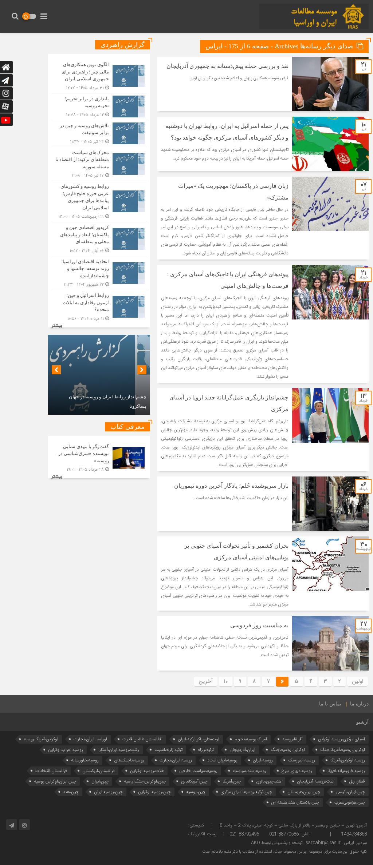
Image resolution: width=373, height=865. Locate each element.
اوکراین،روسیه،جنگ (288, 749)
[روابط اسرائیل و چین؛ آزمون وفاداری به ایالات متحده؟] (99, 306)
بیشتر (57, 326)
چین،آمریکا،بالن (194, 781)
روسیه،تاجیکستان (129, 760)
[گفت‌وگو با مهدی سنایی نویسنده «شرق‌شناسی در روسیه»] (99, 457)
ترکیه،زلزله (206, 749)
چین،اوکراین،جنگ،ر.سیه (145, 781)
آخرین (206, 681)
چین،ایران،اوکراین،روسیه (55, 781)
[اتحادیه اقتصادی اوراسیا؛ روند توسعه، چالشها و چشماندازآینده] (99, 273)
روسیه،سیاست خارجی (198, 770)
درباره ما (359, 704)
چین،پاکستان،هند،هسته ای (295, 802)
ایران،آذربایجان (242, 749)
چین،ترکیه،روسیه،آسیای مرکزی (246, 791)
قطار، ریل (357, 781)
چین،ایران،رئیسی (350, 791)
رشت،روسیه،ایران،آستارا (118, 749)
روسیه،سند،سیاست (249, 770)
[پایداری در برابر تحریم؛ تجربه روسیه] (99, 106)
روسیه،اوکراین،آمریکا (347, 760)
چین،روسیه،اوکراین (154, 791)
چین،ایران (100, 781)
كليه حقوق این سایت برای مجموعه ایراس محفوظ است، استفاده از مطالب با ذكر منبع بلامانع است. (284, 851)
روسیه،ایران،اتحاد (222, 760)
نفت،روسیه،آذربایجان (315, 781)
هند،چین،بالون (269, 781)
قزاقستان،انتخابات (51, 770)
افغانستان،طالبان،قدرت (142, 739)
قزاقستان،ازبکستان (98, 770)
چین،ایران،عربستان (303, 791)
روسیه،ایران (263, 760)
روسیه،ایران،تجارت (176, 760)
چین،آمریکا (232, 781)
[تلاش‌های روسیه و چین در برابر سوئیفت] (99, 133)
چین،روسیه (195, 791)
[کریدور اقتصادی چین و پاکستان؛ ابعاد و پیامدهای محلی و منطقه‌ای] (99, 239)
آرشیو (362, 722)
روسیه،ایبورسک (301, 760)
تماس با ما (330, 704)
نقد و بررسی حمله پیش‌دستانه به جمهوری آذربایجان (227, 66)
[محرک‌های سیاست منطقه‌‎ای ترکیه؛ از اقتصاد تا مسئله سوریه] (99, 164)
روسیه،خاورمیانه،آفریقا (346, 770)
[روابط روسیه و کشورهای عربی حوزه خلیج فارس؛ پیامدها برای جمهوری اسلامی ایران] (99, 201)
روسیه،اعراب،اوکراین (65, 749)
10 (226, 681)
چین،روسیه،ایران (108, 791)
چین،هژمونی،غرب (349, 802)
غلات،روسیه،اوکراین (147, 770)
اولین (357, 681)
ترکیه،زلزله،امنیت (168, 749)
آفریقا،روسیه (292, 739)
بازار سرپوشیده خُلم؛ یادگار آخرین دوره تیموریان (231, 486)
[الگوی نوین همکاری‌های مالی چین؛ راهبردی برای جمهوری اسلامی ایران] (99, 76)
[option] (99, 375)
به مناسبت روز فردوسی (259, 625)
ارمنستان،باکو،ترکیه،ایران (198, 739)
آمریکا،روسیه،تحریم (251, 739)
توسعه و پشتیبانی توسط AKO (276, 842)
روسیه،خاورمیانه (85, 760)
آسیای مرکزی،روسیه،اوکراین (341, 739)
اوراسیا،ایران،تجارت (90, 739)
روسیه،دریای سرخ (297, 770)
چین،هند (71, 791)
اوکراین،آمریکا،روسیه (41, 739)
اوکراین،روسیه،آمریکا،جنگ (342, 749)
